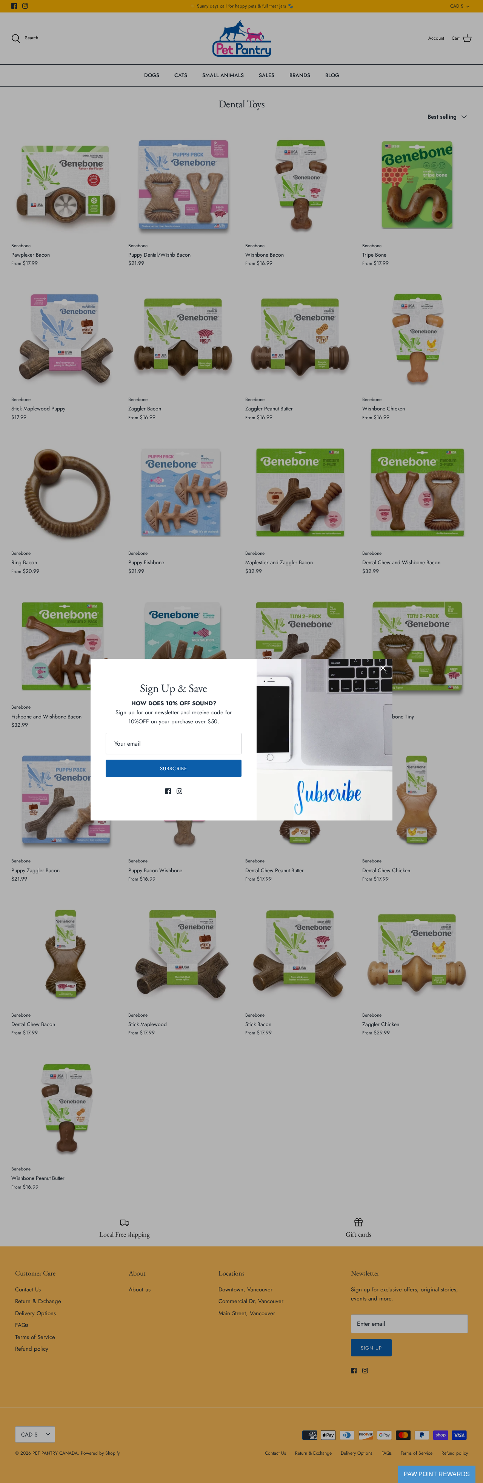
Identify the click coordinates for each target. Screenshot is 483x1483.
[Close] (383, 668)
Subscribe (173, 768)
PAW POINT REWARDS (437, 1474)
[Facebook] (168, 791)
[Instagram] (179, 791)
